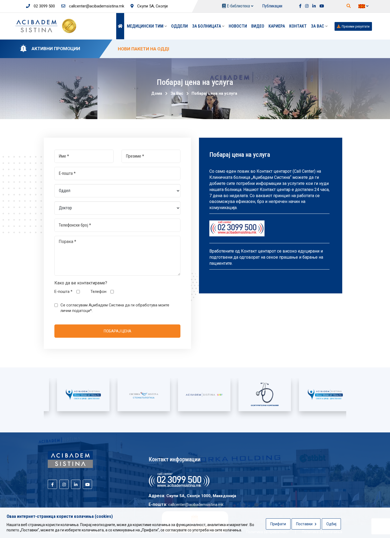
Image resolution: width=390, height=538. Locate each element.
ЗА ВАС (318, 26)
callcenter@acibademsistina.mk (96, 6)
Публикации (272, 5)
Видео (257, 26)
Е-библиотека (238, 5)
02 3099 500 (44, 6)
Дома (156, 93)
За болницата (207, 26)
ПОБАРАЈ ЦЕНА (117, 331)
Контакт (298, 26)
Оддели (179, 26)
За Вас (175, 93)
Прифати (278, 524)
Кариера (276, 26)
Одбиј (331, 524)
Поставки (304, 524)
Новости (238, 26)
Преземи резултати (356, 26)
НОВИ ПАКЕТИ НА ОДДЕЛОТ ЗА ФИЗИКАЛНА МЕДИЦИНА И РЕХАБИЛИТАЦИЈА (203, 48)
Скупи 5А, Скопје (152, 6)
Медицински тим (145, 26)
